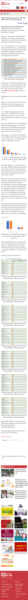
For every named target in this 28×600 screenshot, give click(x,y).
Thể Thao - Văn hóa (21, 593)
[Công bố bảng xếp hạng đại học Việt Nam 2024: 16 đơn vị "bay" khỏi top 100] (26, 23)
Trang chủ (4, 581)
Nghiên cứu (5, 593)
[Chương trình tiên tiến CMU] (7, 522)
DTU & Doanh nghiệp (5, 590)
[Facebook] (18, 23)
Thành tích (18, 588)
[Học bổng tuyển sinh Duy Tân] (7, 561)
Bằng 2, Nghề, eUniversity (19, 585)
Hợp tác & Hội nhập (7, 587)
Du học (17, 596)
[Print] (24, 23)
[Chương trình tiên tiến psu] (21, 510)
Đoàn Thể (18, 591)
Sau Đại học (5, 596)
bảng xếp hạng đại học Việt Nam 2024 (14, 431)
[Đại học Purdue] (21, 522)
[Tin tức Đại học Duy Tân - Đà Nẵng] (12, 3)
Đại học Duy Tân (5, 432)
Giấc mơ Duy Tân (6, 584)
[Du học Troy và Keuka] (7, 535)
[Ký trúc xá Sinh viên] (7, 548)
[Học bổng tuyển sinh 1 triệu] (21, 548)
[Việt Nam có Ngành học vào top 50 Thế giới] (7, 472)
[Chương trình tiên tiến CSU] (7, 510)
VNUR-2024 (14, 432)
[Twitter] (21, 23)
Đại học (18, 581)
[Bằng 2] (21, 535)
